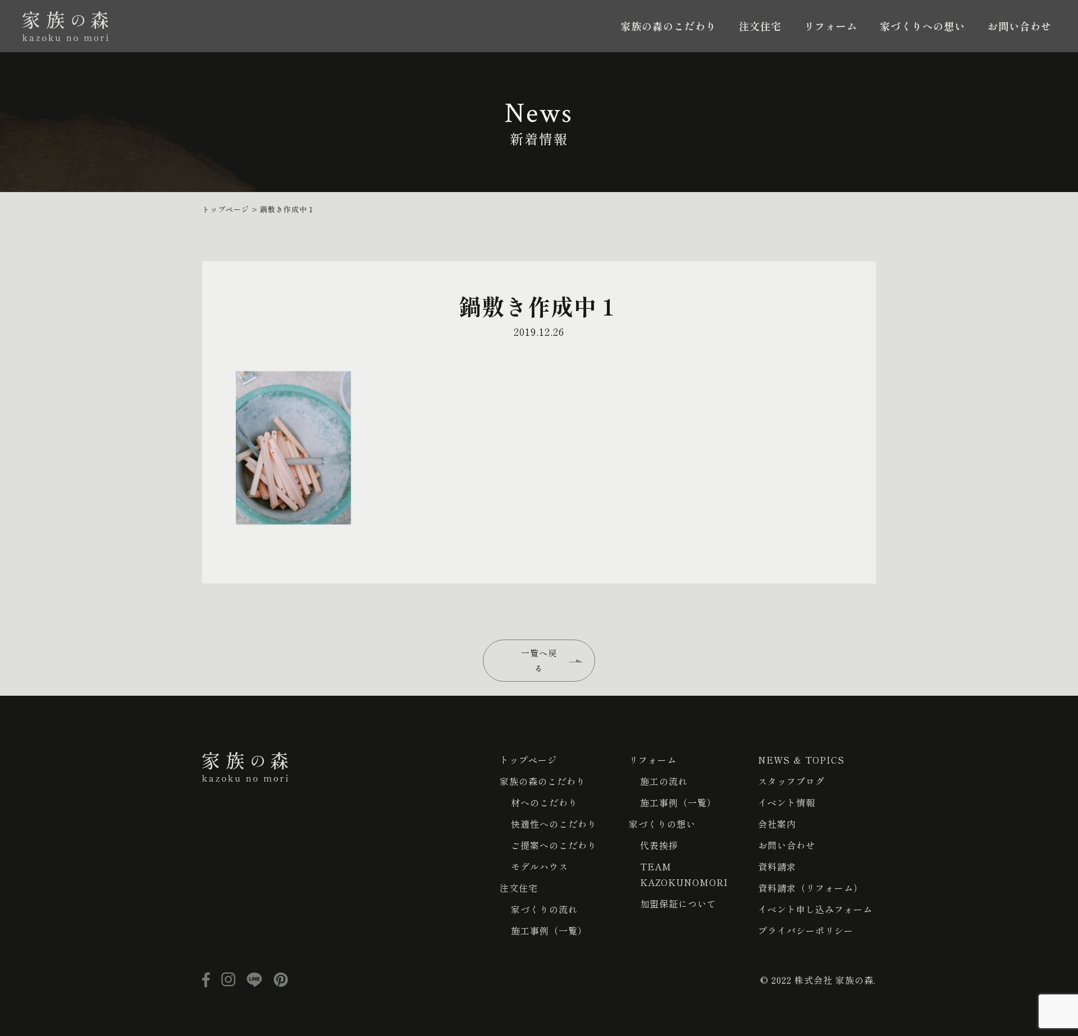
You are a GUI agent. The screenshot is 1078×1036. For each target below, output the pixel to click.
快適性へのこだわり (554, 823)
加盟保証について (678, 903)
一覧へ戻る (539, 660)
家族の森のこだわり (668, 26)
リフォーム (830, 26)
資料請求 (777, 866)
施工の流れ (664, 781)
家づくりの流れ (544, 909)
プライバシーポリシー (805, 930)
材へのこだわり (544, 802)
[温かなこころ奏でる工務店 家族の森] (65, 26)
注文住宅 (760, 26)
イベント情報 (786, 802)
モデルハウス (539, 866)
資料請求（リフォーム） (810, 887)
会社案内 (777, 823)
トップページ (528, 759)
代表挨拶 (659, 845)
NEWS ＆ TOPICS (801, 759)
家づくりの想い (662, 823)
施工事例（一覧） (549, 930)
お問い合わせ (1020, 26)
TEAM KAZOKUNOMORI (684, 874)
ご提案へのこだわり (554, 845)
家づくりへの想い (922, 26)
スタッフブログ (791, 781)
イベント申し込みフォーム (815, 909)
